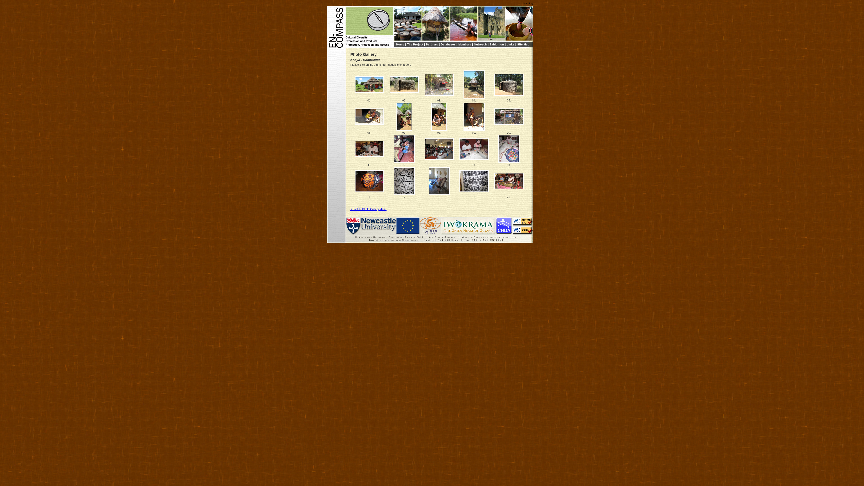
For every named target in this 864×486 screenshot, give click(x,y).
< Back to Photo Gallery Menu (368, 209)
